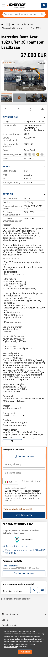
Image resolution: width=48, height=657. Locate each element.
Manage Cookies (20, 644)
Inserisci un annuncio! (44, 5)
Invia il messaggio (24, 515)
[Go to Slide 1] (7, 97)
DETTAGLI (8, 194)
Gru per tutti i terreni (22, 24)
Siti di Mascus (12, 614)
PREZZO (7, 166)
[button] (24, 75)
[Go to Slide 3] (31, 97)
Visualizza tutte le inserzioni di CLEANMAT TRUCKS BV (25, 551)
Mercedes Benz (10, 28)
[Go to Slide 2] (19, 97)
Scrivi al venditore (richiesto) (15, 488)
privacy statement (10, 647)
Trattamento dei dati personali (17, 509)
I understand (25, 652)
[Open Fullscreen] (44, 88)
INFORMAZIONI (10, 117)
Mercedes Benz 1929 (31, 28)
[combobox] (24, 171)
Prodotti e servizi (9, 625)
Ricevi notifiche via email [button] (17, 546)
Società (5, 620)
